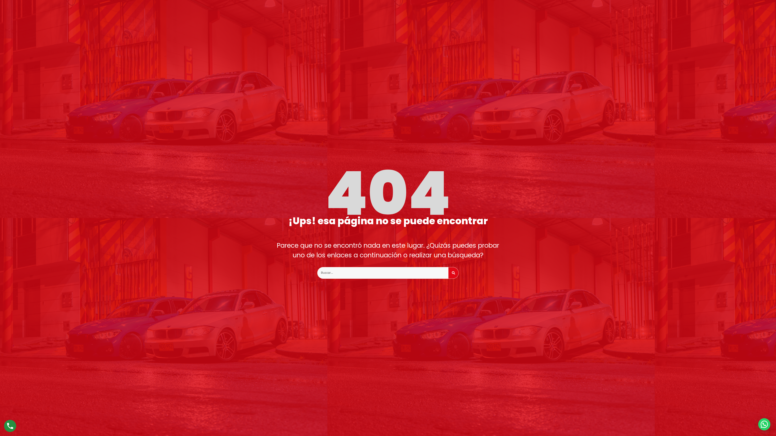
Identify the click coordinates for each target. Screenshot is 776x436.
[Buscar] (453, 273)
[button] (764, 424)
